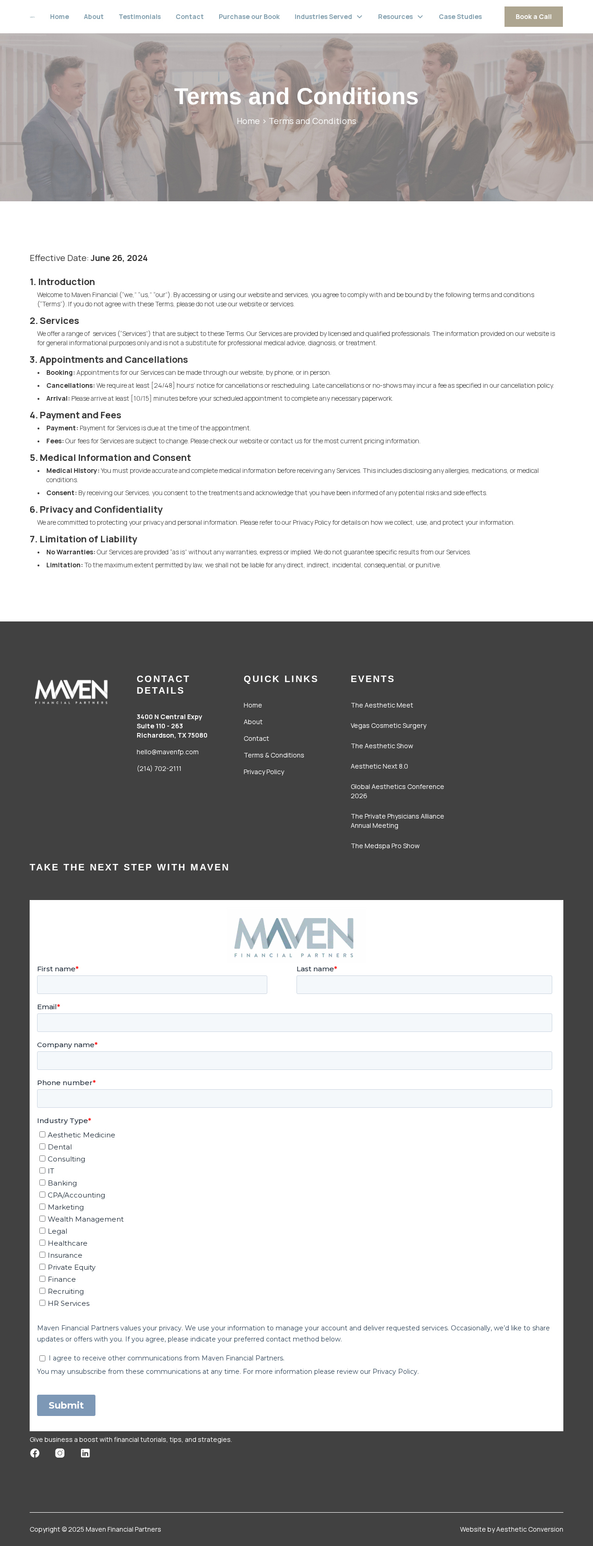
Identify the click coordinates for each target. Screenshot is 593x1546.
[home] (32, 16)
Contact (190, 16)
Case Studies (460, 16)
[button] (329, 16)
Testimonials (140, 16)
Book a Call (534, 16)
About (94, 16)
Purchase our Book (249, 16)
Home (59, 16)
